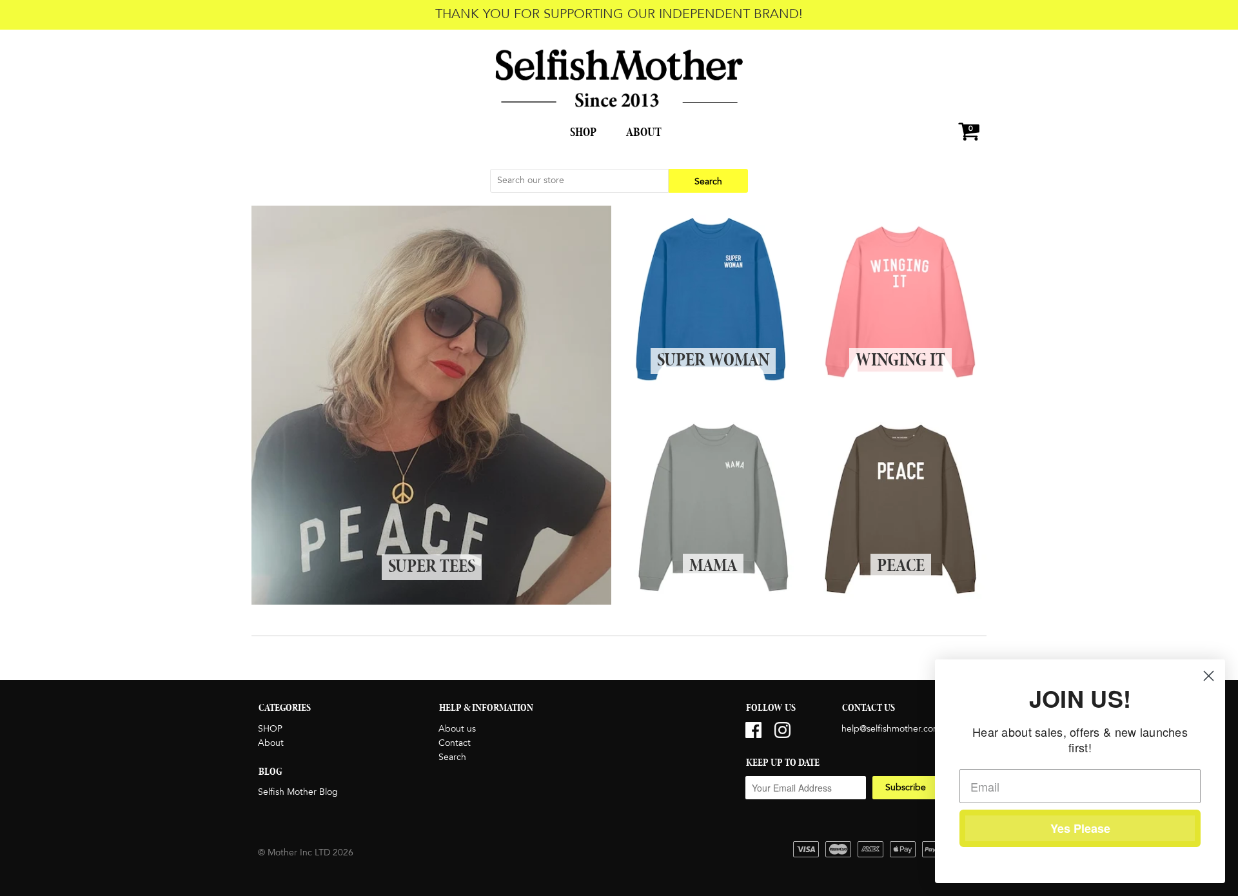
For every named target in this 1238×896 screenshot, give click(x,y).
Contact (454, 743)
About (644, 132)
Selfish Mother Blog (298, 792)
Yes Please (1080, 828)
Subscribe (905, 787)
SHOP (583, 132)
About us (457, 729)
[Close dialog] (1208, 676)
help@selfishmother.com (891, 729)
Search (452, 757)
